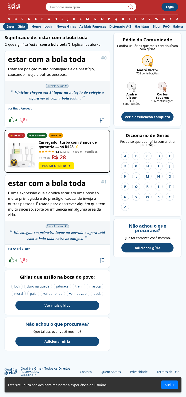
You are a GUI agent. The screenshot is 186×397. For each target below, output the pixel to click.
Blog (156, 26)
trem (79, 286)
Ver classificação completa (147, 116)
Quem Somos (111, 372)
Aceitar (170, 385)
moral (18, 293)
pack (96, 293)
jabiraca (62, 286)
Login (170, 7)
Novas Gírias (66, 26)
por (20, 108)
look (17, 286)
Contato (86, 372)
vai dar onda (52, 293)
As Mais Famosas (92, 26)
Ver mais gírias (57, 305)
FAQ (166, 26)
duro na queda (38, 286)
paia (33, 293)
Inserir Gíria (16, 26)
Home (36, 26)
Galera (178, 26)
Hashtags (142, 26)
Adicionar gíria (57, 341)
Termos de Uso (168, 372)
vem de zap (78, 293)
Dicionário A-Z (120, 26)
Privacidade (139, 372)
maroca (95, 286)
